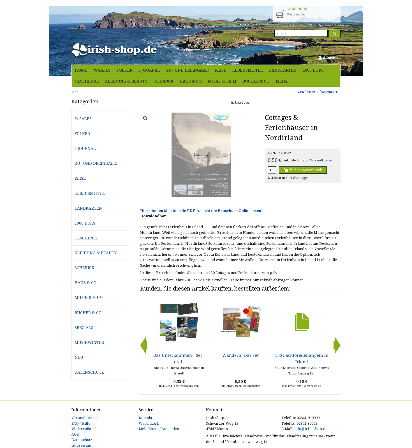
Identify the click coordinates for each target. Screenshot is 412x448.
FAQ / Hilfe (80, 423)
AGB (75, 434)
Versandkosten (321, 160)
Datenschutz (89, 372)
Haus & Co (191, 81)
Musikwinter (89, 342)
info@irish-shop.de (310, 429)
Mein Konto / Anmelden (159, 429)
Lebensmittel (247, 70)
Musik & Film (222, 81)
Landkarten (283, 70)
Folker (124, 70)
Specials (84, 327)
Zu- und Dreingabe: (187, 70)
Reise (220, 70)
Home (81, 70)
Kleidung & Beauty (126, 81)
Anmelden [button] (331, 57)
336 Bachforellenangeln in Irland (301, 358)
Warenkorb (149, 423)
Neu (79, 357)
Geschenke (87, 81)
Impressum (81, 445)
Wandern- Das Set (240, 355)
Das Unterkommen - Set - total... (179, 358)
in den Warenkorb (305, 170)
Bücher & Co (256, 81)
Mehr (282, 81)
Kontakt (145, 418)
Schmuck (163, 81)
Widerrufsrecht (85, 429)
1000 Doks (313, 70)
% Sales (101, 70)
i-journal (149, 70)
